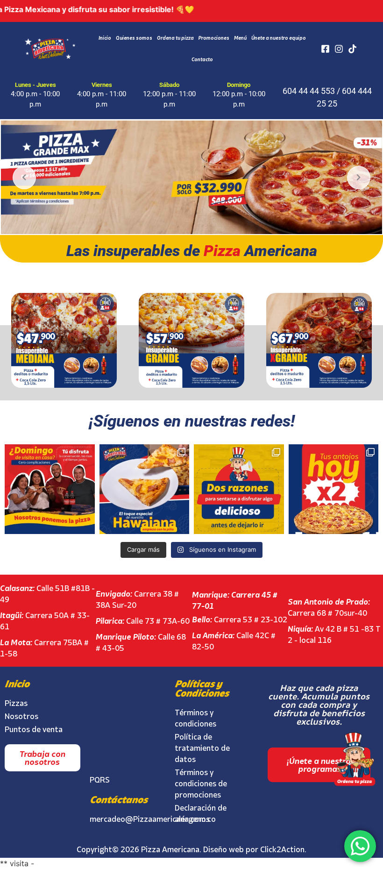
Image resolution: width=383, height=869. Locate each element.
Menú (240, 38)
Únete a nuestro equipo (278, 38)
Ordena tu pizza (175, 38)
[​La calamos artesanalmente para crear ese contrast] (144, 489)
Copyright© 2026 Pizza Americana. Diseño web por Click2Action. (191, 849)
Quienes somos (134, 38)
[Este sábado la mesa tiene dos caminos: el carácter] (239, 489)
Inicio (105, 38)
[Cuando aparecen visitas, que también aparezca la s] (50, 489)
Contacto (202, 59)
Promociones (214, 38)
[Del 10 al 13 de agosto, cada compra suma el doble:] (334, 489)
